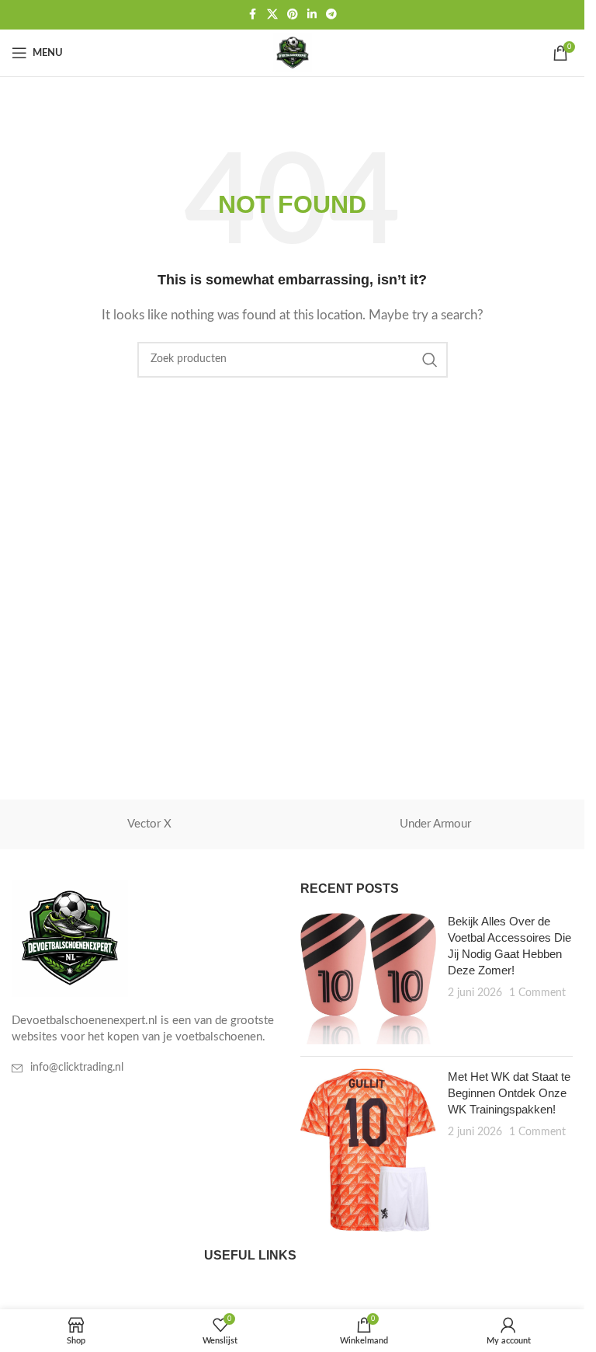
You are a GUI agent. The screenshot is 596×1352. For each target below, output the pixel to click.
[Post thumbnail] (368, 978)
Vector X (149, 824)
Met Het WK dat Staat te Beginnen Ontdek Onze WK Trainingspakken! (509, 1093)
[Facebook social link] (253, 15)
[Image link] (70, 938)
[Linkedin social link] (312, 15)
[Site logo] (292, 52)
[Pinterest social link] (292, 15)
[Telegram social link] (331, 15)
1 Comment (537, 993)
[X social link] (272, 15)
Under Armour (435, 824)
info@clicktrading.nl (76, 1067)
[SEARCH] (430, 360)
